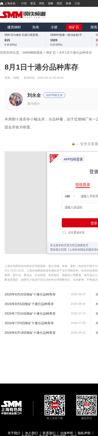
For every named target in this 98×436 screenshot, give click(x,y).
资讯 (33, 3)
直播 (68, 3)
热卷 (35, 27)
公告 (77, 3)
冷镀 (54, 27)
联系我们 (49, 433)
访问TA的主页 (54, 95)
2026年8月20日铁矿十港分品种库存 (30, 294)
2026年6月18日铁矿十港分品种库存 (30, 332)
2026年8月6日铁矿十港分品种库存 (29, 304)
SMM (16, 77)
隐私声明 (84, 433)
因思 (59, 3)
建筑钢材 (14, 27)
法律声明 (66, 433)
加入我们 (31, 433)
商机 (41, 3)
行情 (24, 3)
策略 (50, 3)
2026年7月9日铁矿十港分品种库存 (29, 323)
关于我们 (14, 433)
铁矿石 (74, 27)
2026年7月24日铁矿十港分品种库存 (30, 313)
